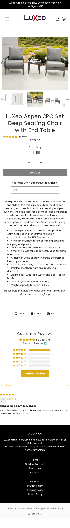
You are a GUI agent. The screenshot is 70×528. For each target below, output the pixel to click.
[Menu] (6, 19)
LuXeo (39, 514)
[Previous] (3, 63)
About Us (35, 481)
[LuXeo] (35, 19)
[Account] (57, 18)
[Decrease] (29, 162)
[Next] (66, 63)
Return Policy (35, 494)
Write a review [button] (35, 373)
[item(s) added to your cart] (64, 18)
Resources (35, 468)
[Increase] (40, 162)
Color (35, 147)
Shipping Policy (35, 490)
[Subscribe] (55, 189)
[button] (10, 136)
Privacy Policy (35, 485)
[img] (7, 394)
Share (37, 313)
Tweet (21, 313)
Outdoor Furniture (35, 464)
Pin (52, 313)
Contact (35, 472)
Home (35, 459)
